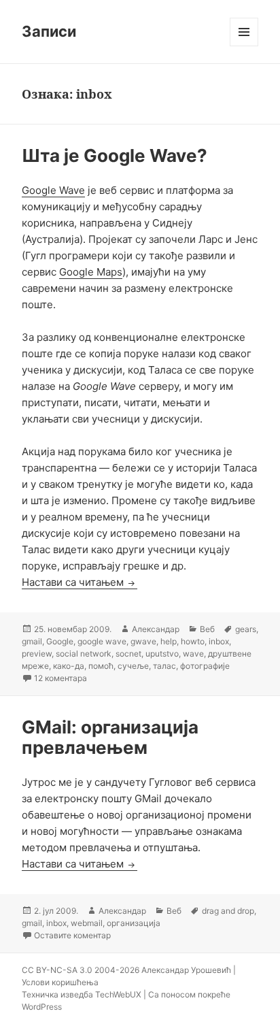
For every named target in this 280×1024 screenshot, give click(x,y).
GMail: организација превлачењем (110, 737)
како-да (68, 666)
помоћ (100, 666)
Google (59, 641)
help (168, 641)
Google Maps (90, 271)
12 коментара (60, 678)
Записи (49, 31)
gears (245, 629)
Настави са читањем (79, 582)
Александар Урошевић (186, 970)
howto (193, 641)
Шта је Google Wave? (114, 155)
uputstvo (162, 653)
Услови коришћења (60, 982)
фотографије (205, 666)
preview (37, 653)
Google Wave (53, 190)
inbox (219, 641)
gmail (32, 641)
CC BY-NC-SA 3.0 (57, 970)
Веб (207, 629)
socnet (128, 653)
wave (193, 653)
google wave (101, 641)
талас (164, 666)
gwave (143, 641)
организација (133, 923)
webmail (87, 923)
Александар (155, 629)
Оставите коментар (72, 935)
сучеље (133, 666)
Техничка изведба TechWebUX (81, 994)
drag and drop (228, 911)
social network (83, 653)
